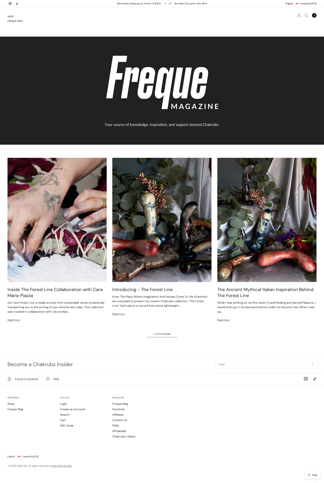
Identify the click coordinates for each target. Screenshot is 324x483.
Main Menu (13, 397)
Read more (14, 320)
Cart (63, 420)
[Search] (306, 15)
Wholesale (119, 431)
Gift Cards (67, 425)
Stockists (118, 409)
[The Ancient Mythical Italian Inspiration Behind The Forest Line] (266, 220)
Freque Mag (15, 21)
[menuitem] (15, 17)
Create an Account (72, 409)
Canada (308, 3)
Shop (11, 16)
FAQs (115, 425)
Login (63, 404)
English (289, 3)
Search (64, 415)
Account (64, 397)
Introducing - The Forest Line (142, 289)
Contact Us (119, 420)
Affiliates (118, 415)
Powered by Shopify (61, 465)
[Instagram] (10, 3)
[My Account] (299, 15)
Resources (118, 397)
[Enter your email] (312, 364)
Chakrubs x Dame (123, 436)
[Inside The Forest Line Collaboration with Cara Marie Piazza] (57, 220)
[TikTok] (17, 3)
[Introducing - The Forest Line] (162, 220)
